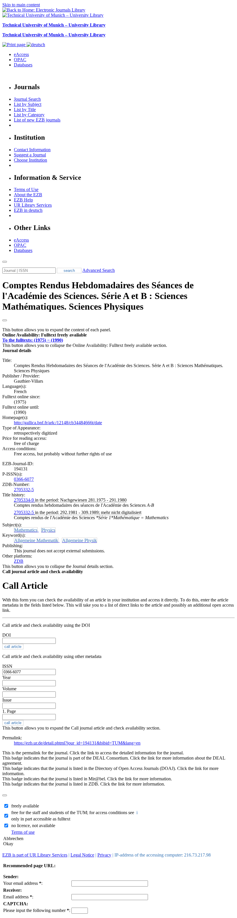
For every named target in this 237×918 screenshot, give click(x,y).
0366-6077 (24, 479)
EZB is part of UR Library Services (34, 854)
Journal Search (27, 99)
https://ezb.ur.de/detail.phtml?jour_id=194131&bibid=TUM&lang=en (77, 743)
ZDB (18, 561)
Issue (7, 700)
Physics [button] (48, 530)
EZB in (28, 210)
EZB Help (23, 199)
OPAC (20, 59)
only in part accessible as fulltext (40, 818)
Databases (23, 64)
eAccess (21, 54)
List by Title (25, 109)
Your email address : (22, 883)
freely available (25, 805)
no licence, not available (33, 825)
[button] (44, 334)
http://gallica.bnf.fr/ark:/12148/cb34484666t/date (58, 422)
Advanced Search (98, 270)
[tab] (118, 335)
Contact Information (32, 149)
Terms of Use (26, 189)
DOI (6, 635)
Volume (9, 688)
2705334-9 (24, 500)
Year (6, 677)
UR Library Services (33, 205)
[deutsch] (36, 44)
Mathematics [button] (25, 530)
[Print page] (14, 44)
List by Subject (27, 104)
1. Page (9, 711)
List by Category (29, 114)
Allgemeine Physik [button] (79, 540)
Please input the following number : (36, 910)
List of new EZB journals (37, 119)
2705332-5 (24, 489)
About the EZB (28, 194)
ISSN (7, 666)
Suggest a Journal (30, 154)
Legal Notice (82, 854)
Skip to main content (21, 4)
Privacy (104, 854)
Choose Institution (30, 160)
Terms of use (23, 832)
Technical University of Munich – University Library (53, 25)
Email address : (18, 896)
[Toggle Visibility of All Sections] (4, 320)
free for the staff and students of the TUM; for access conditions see (75, 812)
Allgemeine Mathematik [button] (36, 540)
